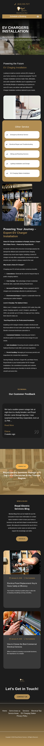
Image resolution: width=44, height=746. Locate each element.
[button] (37, 16)
